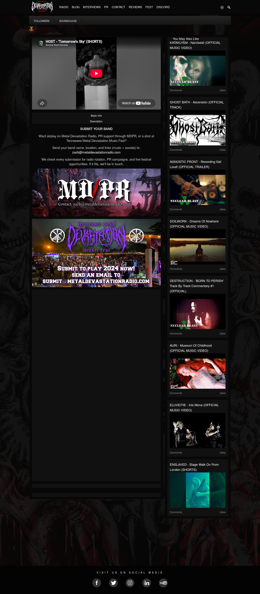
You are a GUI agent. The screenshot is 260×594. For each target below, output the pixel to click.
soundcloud (68, 21)
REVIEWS (135, 7)
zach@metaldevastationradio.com (96, 152)
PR (106, 7)
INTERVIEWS (92, 7)
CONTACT (118, 7)
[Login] (222, 7)
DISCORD (163, 7)
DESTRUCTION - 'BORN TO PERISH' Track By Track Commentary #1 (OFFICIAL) (197, 285)
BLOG (75, 7)
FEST (149, 7)
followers (41, 21)
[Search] (229, 7)
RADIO (63, 7)
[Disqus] (96, 339)
